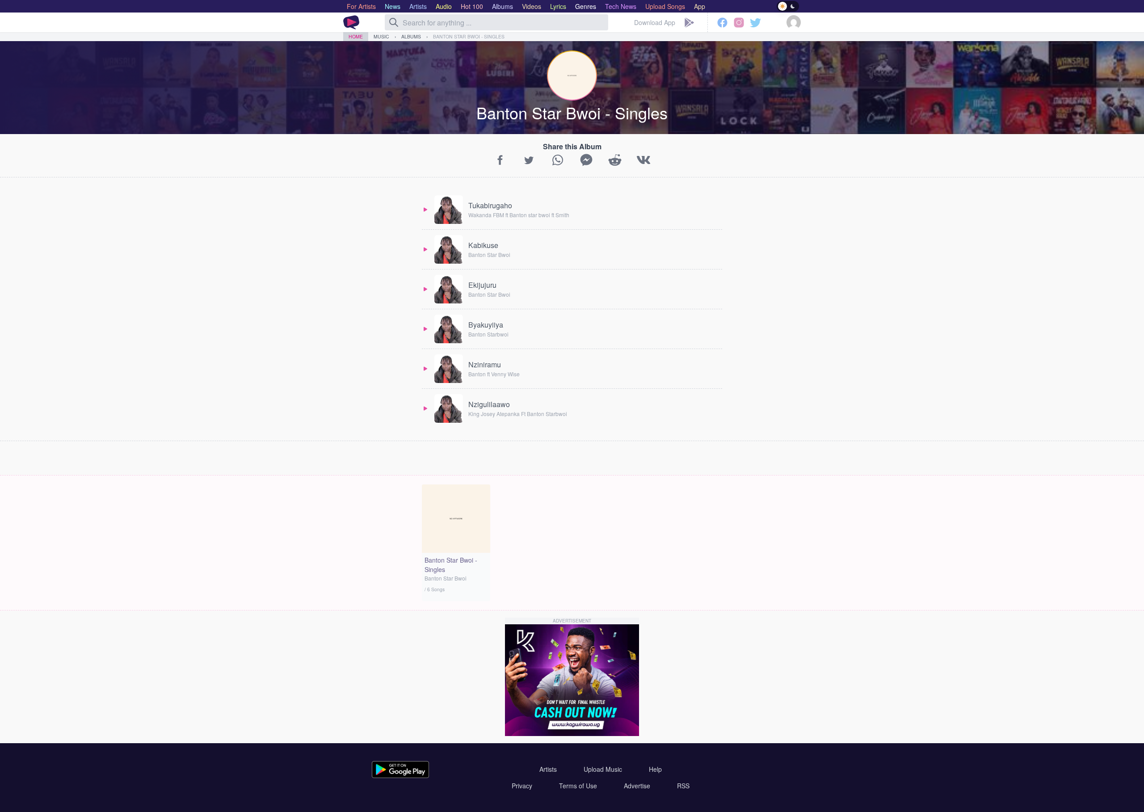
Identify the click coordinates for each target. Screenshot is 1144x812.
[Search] (393, 22)
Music (381, 36)
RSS (683, 785)
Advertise (637, 785)
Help (655, 769)
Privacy (522, 785)
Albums (411, 36)
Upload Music (603, 769)
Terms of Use (578, 785)
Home (356, 36)
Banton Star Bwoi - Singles (469, 36)
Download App (654, 22)
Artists (548, 769)
